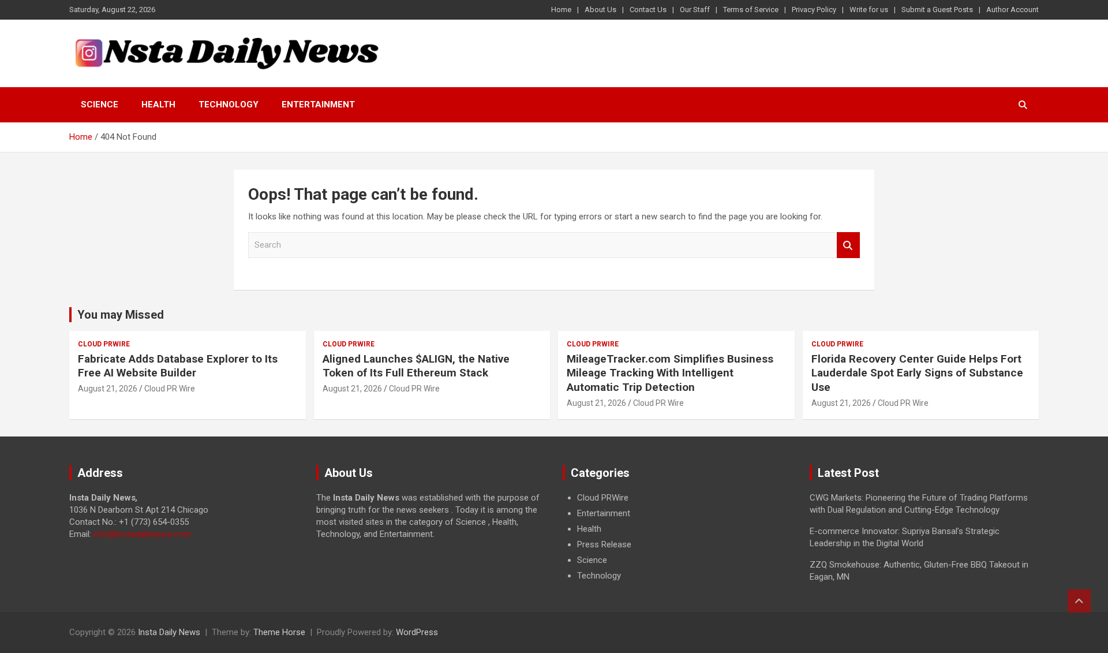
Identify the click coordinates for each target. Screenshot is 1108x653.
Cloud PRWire (104, 344)
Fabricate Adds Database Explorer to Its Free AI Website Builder (178, 366)
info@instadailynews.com (142, 534)
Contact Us (648, 9)
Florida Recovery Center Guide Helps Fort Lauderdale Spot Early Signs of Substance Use (917, 373)
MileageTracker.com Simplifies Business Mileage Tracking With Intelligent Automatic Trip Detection (670, 373)
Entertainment (318, 104)
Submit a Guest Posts (937, 9)
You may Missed (120, 315)
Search (848, 245)
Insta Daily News (169, 632)
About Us (600, 9)
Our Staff (695, 9)
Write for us (868, 9)
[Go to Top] (1079, 601)
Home (561, 9)
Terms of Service (750, 9)
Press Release (604, 544)
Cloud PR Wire (169, 388)
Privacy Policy (814, 9)
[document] (677, 537)
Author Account (1012, 9)
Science (99, 104)
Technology (229, 104)
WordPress (417, 632)
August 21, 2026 (107, 388)
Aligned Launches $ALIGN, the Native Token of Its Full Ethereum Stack (416, 366)
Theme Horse (279, 632)
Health (158, 104)
